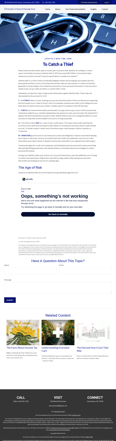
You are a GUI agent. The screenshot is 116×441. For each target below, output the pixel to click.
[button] (48, 9)
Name (6, 265)
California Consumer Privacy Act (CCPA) (62, 428)
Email (61, 265)
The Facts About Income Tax (21, 347)
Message (7, 280)
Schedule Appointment (89, 2)
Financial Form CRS (59, 411)
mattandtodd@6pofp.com (58, 406)
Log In (106, 2)
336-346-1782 (50, 2)
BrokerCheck (76, 415)
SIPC (91, 437)
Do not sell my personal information (59, 430)
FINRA (87, 437)
